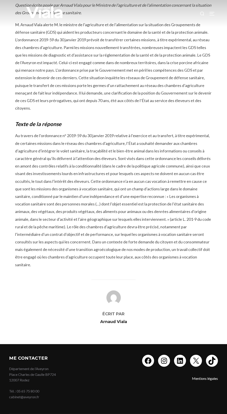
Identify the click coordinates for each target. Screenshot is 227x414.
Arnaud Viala (113, 321)
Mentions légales (205, 378)
